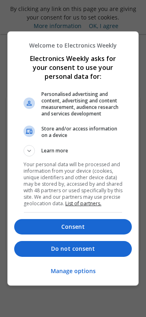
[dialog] (73, 158)
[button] (73, 150)
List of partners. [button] (83, 203)
